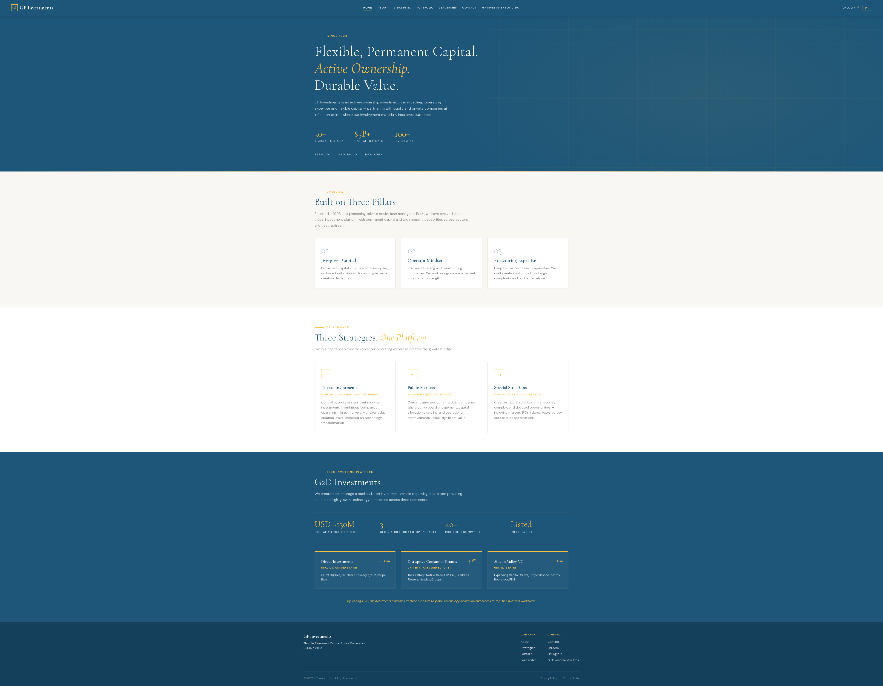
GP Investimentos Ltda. (501, 7)
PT (867, 7)
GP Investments (32, 8)
